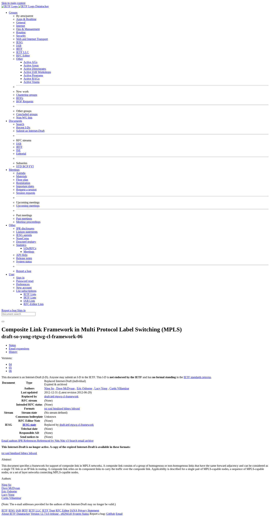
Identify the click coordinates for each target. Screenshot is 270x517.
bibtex (68, 408)
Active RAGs (31, 78)
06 (10, 371)
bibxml (76, 408)
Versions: (6, 358)
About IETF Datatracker (15, 513)
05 (10, 367)
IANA (73, 510)
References (30, 440)
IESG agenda (24, 235)
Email (119, 513)
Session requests (25, 192)
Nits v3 (64, 440)
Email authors (9, 440)
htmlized (58, 408)
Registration (23, 183)
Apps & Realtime (26, 19)
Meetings (29, 251)
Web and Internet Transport (32, 39)
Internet (20, 25)
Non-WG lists (24, 117)
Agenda (20, 173)
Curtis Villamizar (119, 388)
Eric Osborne (84, 388)
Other (19, 58)
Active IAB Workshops (37, 72)
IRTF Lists (30, 297)
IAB (18, 45)
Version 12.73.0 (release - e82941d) (52, 513)
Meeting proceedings (28, 221)
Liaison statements (26, 231)
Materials (21, 176)
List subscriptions (26, 290)
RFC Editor (23, 55)
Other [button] (12, 225)
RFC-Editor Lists (34, 304)
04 (10, 364)
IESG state (29, 424)
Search (20, 124)
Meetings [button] (14, 169)
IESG (19, 42)
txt (46, 408)
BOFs (19, 98)
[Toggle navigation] (2, 321)
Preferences (23, 284)
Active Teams (31, 82)
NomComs (22, 238)
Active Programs (33, 75)
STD (19, 166)
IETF (4, 510)
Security (21, 35)
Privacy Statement (88, 510)
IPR (21, 440)
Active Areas (31, 65)
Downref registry (26, 241)
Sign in (20, 277)
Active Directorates (35, 68)
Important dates (25, 186)
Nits (57, 440)
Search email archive (81, 440)
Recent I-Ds (23, 127)
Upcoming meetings (27, 205)
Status (12, 345)
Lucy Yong (100, 388)
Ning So (49, 388)
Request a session (26, 189)
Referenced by (46, 440)
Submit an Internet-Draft (30, 130)
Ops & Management (28, 29)
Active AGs (30, 62)
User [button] (11, 274)
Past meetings (24, 218)
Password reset (24, 281)
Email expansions (19, 348)
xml (50, 408)
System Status (81, 513)
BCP (26, 166)
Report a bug (23, 271)
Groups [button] (13, 12)
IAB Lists (29, 300)
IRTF (19, 48)
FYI (31, 166)
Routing (21, 32)
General (20, 22)
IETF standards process (197, 377)
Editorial (21, 153)
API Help (21, 254)
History (13, 351)
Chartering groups (26, 94)
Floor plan (22, 179)
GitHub (110, 513)
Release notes (24, 258)
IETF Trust (48, 510)
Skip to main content (13, 3)
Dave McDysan (65, 388)
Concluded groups (26, 114)
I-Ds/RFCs (30, 248)
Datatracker (42, 6)
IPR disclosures (25, 228)
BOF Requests (24, 101)
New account (24, 287)
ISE (18, 150)
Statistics (21, 245)
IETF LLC (22, 52)
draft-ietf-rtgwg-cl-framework (61, 396)
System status (24, 261)
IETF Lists (30, 294)
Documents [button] (15, 120)
